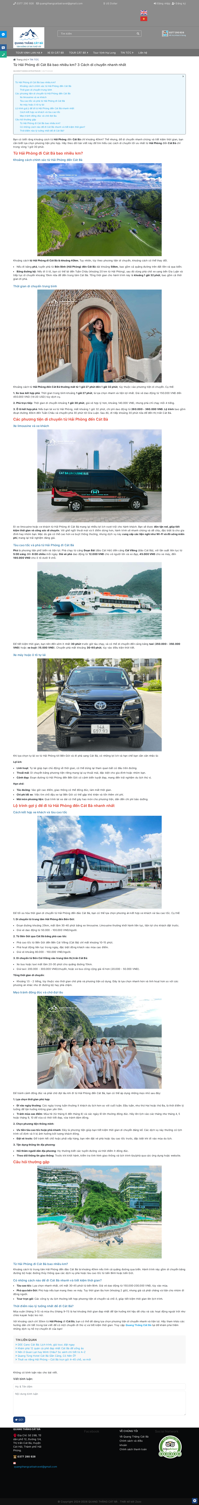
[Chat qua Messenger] (3, 47)
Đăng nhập (163, 3)
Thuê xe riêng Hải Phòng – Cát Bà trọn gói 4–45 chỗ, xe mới (54, 1359)
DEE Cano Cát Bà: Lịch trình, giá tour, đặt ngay (46, 1344)
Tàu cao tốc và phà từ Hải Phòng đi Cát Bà (42, 101)
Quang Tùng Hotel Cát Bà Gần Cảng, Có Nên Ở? (46, 1355)
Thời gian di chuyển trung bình (36, 89)
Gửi (20, 1419)
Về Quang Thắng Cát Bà (134, 1436)
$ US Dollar (110, 3)
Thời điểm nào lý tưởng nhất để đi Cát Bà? (42, 130)
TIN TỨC (126, 52)
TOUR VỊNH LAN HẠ (28, 52)
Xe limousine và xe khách (33, 97)
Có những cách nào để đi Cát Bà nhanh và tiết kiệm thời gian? (52, 127)
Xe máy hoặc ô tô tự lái (32, 104)
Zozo (138, 1501)
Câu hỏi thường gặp (25, 119)
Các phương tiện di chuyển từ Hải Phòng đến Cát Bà (42, 93)
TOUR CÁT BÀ (78, 52)
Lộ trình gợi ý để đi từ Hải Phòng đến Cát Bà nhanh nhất (44, 108)
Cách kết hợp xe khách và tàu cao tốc (40, 112)
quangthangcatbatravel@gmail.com (61, 3)
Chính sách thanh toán (133, 1449)
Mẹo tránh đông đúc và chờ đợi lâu (38, 115)
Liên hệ (142, 52)
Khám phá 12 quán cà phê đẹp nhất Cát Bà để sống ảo (50, 1348)
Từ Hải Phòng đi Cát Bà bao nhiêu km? (35, 82)
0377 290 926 (25, 3)
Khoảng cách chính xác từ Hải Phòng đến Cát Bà (45, 86)
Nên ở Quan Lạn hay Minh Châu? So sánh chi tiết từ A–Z (51, 1352)
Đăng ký (180, 3)
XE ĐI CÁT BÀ (55, 52)
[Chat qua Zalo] (3, 34)
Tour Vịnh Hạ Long (104, 52)
